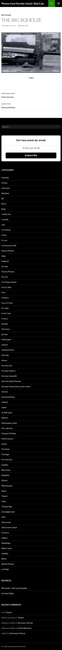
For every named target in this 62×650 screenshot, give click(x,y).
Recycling (6, 15)
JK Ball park (6, 412)
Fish (3, 292)
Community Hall (8, 245)
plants (4, 444)
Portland (5, 449)
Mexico (4, 418)
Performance (7, 438)
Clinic (4, 235)
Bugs (3, 209)
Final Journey (8, 95)
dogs (3, 256)
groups (4, 334)
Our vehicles (7, 428)
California (6, 214)
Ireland (4, 402)
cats (3, 224)
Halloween (6, 339)
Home (4, 360)
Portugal (5, 454)
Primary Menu (58, 3)
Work (3, 558)
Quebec (4, 464)
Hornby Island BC (9, 376)
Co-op (4, 240)
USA (3, 517)
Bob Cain (24, 26)
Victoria (5, 532)
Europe (4, 266)
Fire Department (8, 282)
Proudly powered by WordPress (13, 646)
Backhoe (5, 193)
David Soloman (25, 628)
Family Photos (7, 271)
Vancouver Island (9, 527)
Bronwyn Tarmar (25, 623)
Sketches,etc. (7, 485)
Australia (5, 188)
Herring (5, 355)
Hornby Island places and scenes (15, 386)
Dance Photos (7, 250)
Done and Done (8, 106)
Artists (4, 183)
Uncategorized (7, 511)
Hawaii (4, 344)
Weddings (5, 543)
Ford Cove (6, 313)
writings (5, 569)
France (4, 318)
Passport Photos (8, 433)
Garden (4, 324)
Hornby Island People (11, 381)
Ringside (5, 475)
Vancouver (6, 522)
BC (2, 198)
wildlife (4, 553)
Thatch (4, 496)
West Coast (6, 548)
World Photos (7, 564)
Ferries (4, 277)
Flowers (5, 297)
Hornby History (8, 371)
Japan (4, 407)
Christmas (6, 230)
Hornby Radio (7, 593)
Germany (5, 329)
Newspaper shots (9, 423)
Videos (4, 538)
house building (8, 397)
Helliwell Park (7, 350)
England (5, 261)
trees (3, 501)
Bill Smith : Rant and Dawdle (14, 588)
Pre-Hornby (6, 459)
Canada (4, 219)
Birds (3, 203)
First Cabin (6, 287)
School (4, 480)
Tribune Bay (6, 506)
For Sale (5, 308)
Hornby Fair (6, 365)
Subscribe (31, 155)
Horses (4, 391)
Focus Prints (7, 303)
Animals (5, 177)
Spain (3, 491)
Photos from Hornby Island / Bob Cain (22, 3)
